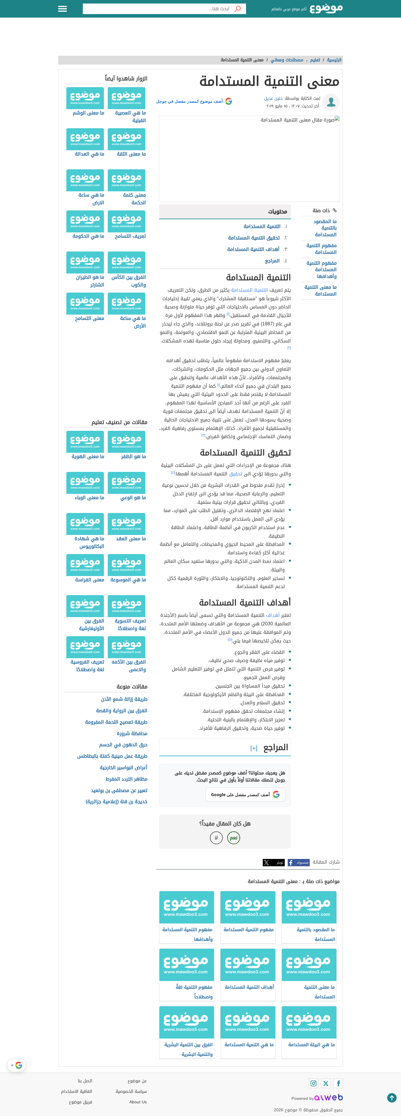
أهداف (273, 615)
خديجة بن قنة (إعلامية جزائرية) (116, 802)
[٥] (230, 639)
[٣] (203, 435)
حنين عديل (273, 98)
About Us (138, 1102)
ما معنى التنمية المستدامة (320, 290)
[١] (228, 314)
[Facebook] (338, 1083)
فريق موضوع (80, 1102)
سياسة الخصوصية (131, 1091)
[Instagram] (313, 1083)
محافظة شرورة (132, 734)
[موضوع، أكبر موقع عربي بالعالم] (326, 9)
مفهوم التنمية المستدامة (321, 248)
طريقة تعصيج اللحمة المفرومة (116, 722)
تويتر (280, 863)
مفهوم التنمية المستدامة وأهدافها (321, 270)
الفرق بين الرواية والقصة (121, 711)
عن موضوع (137, 1081)
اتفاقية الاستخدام (76, 1091)
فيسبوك (302, 863)
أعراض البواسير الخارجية (123, 768)
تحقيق (235, 473)
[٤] (173, 472)
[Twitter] (326, 1083)
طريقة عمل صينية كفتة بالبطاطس (112, 756)
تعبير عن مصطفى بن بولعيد (119, 790)
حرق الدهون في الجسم (123, 745)
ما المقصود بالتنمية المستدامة (325, 228)
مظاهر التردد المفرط (126, 779)
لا (216, 837)
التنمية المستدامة (249, 290)
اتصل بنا (85, 1081)
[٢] (289, 348)
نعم (233, 837)
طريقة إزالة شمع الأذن (124, 699)
